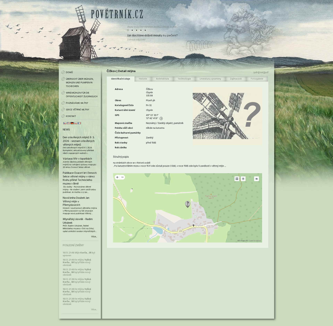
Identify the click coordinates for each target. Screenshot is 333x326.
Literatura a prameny (210, 79)
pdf (266, 72)
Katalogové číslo (124, 105)
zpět (255, 72)
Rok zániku (121, 148)
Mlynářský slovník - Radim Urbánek (78, 221)
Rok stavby (121, 143)
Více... (94, 236)
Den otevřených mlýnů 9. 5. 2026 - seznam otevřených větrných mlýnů (79, 141)
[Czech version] (64, 123)
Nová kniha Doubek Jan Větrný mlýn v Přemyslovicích (76, 202)
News (66, 129)
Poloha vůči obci (124, 128)
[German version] (72, 123)
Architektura (162, 79)
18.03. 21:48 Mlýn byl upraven (79, 254)
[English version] (68, 123)
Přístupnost (121, 138)
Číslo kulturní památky (127, 133)
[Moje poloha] (243, 178)
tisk (261, 72)
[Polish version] (75, 123)
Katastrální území (125, 110)
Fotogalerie (257, 79)
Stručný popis (121, 157)
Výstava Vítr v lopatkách (77, 159)
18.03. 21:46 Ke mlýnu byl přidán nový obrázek (77, 262)
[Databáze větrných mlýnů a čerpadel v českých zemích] (117, 18)
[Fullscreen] (236, 178)
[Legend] (256, 178)
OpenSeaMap (254, 241)
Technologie (184, 79)
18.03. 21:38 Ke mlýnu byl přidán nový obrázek (77, 282)
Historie (143, 79)
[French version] (79, 123)
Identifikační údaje (120, 79)
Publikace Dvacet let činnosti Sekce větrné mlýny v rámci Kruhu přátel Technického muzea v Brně (80, 178)
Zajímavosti (236, 79)
